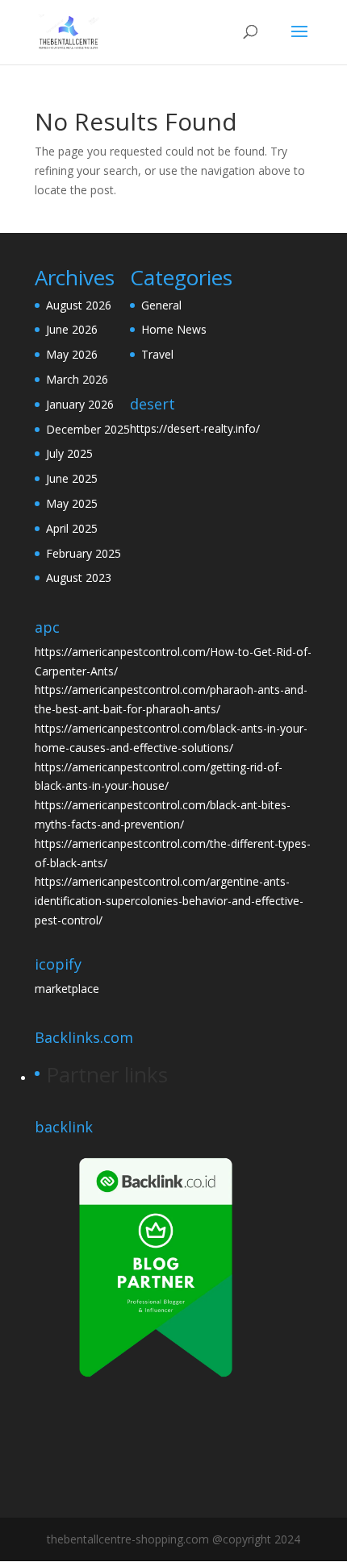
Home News (174, 329)
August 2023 (78, 577)
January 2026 (80, 404)
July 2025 (69, 453)
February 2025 (83, 553)
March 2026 (77, 379)
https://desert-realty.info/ (195, 428)
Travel (157, 354)
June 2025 (72, 478)
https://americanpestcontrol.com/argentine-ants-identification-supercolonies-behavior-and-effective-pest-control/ (169, 901)
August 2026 (78, 305)
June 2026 (72, 329)
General (161, 305)
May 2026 (72, 354)
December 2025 (88, 429)
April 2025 (72, 528)
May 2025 (72, 503)
